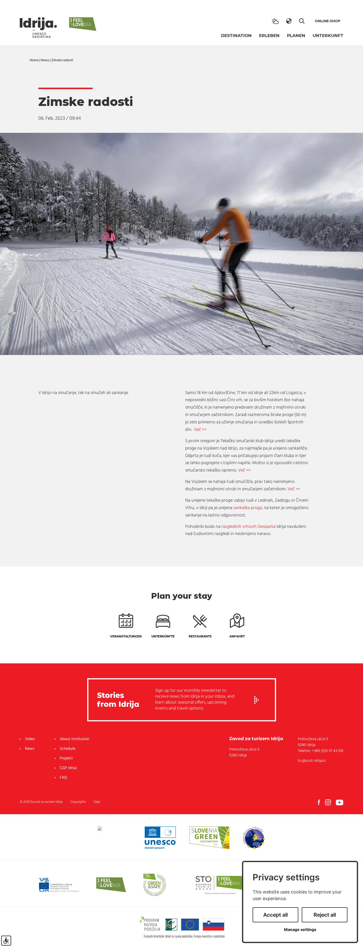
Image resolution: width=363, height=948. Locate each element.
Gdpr (97, 802)
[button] (289, 21)
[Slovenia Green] (209, 838)
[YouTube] (339, 802)
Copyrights (78, 802)
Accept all (275, 915)
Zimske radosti (62, 60)
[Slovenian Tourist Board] (220, 885)
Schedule (67, 749)
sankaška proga (247, 508)
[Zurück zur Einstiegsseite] (38, 27)
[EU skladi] (59, 885)
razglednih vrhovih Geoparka (249, 527)
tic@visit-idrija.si (312, 761)
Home (34, 60)
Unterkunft (328, 35)
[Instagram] (328, 802)
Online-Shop (327, 21)
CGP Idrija (68, 768)
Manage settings (300, 929)
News (45, 60)
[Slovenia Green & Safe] (154, 885)
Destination (236, 35)
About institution (74, 739)
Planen (296, 35)
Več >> (200, 430)
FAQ (63, 778)
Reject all (325, 915)
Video (30, 739)
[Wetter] (275, 21)
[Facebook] (319, 802)
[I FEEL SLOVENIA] (111, 885)
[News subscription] (256, 700)
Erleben (269, 35)
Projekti (66, 758)
